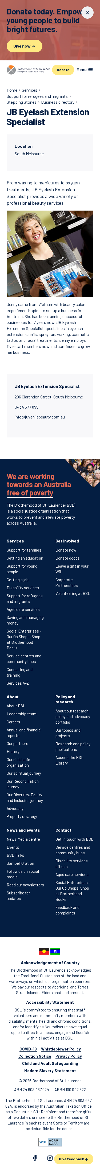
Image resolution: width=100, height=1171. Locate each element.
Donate (63, 69)
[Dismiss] (87, 12)
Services (15, 540)
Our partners (17, 743)
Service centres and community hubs (24, 658)
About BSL (16, 705)
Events (13, 847)
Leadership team (22, 713)
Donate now (65, 550)
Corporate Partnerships (66, 582)
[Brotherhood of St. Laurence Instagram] (50, 1159)
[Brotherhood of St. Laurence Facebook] (35, 1159)
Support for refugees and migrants (25, 598)
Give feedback (72, 1159)
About (13, 696)
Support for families (24, 550)
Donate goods (67, 558)
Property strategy (22, 816)
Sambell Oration (20, 863)
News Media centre (23, 839)
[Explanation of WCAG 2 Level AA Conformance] (50, 1142)
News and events (23, 829)
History (13, 751)
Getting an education (25, 558)
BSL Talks (15, 855)
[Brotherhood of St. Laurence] (28, 69)
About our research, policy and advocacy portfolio (72, 716)
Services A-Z (18, 683)
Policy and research (65, 699)
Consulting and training (20, 672)
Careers (13, 721)
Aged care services (23, 609)
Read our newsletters (25, 884)
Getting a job (18, 579)
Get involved (67, 540)
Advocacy (15, 808)
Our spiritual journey (24, 773)
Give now (22, 45)
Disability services (23, 587)
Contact (63, 829)
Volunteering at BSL (72, 593)
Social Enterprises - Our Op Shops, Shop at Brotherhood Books (24, 639)
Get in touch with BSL (74, 839)
